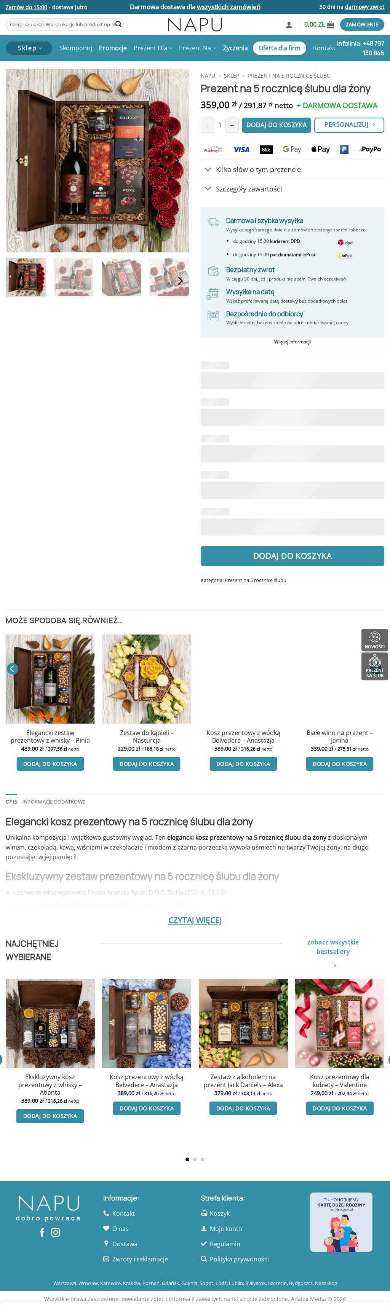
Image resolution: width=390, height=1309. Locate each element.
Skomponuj (75, 48)
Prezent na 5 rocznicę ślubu (289, 75)
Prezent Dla (150, 48)
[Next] (176, 160)
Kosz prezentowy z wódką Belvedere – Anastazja (243, 737)
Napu (208, 75)
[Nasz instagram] (55, 1233)
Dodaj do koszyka (292, 555)
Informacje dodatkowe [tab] (53, 801)
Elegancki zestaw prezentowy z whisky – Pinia (50, 737)
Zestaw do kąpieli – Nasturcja (147, 737)
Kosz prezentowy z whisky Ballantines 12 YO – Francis (170, 1113)
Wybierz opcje (170, 1139)
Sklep (231, 75)
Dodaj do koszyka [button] (50, 763)
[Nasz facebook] (42, 1233)
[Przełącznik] (208, 170)
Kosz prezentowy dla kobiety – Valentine (73, 1081)
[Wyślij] (118, 24)
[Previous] (19, 160)
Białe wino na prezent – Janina (340, 737)
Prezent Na (195, 48)
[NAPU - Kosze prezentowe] (195, 24)
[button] (289, 24)
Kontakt (324, 48)
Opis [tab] (11, 801)
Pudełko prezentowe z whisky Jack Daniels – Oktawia (266, 1085)
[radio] (155, 1087)
